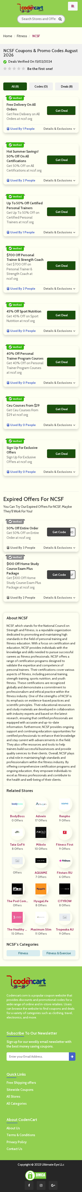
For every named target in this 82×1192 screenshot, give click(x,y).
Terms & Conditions (21, 1135)
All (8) (15, 86)
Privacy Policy (17, 1142)
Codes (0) (41, 86)
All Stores (13, 1097)
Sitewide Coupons (20, 1090)
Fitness (22, 36)
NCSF (36, 36)
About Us (13, 1128)
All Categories (17, 1104)
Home (7, 36)
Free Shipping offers (21, 1083)
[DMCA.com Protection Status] (36, 1175)
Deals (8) (67, 86)
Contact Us (14, 1149)
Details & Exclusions (58, 129)
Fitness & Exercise (59, 953)
